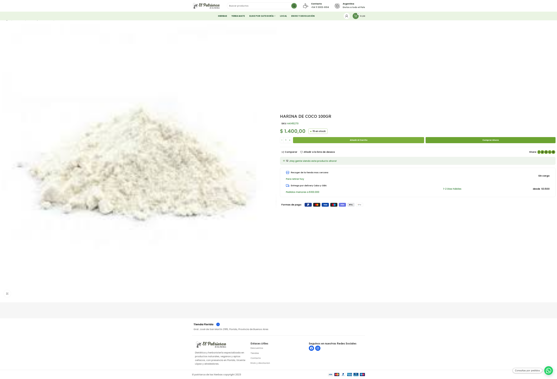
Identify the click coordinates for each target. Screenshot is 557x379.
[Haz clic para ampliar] (7, 293)
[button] (548, 370)
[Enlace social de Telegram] (553, 152)
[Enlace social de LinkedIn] (549, 152)
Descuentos (257, 348)
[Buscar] (294, 6)
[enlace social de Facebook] (538, 152)
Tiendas (255, 353)
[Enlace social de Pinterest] (546, 152)
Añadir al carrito (358, 140)
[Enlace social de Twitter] (542, 152)
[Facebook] (311, 348)
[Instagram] (317, 348)
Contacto (256, 358)
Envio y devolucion (260, 363)
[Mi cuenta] (346, 16)
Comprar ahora (490, 140)
